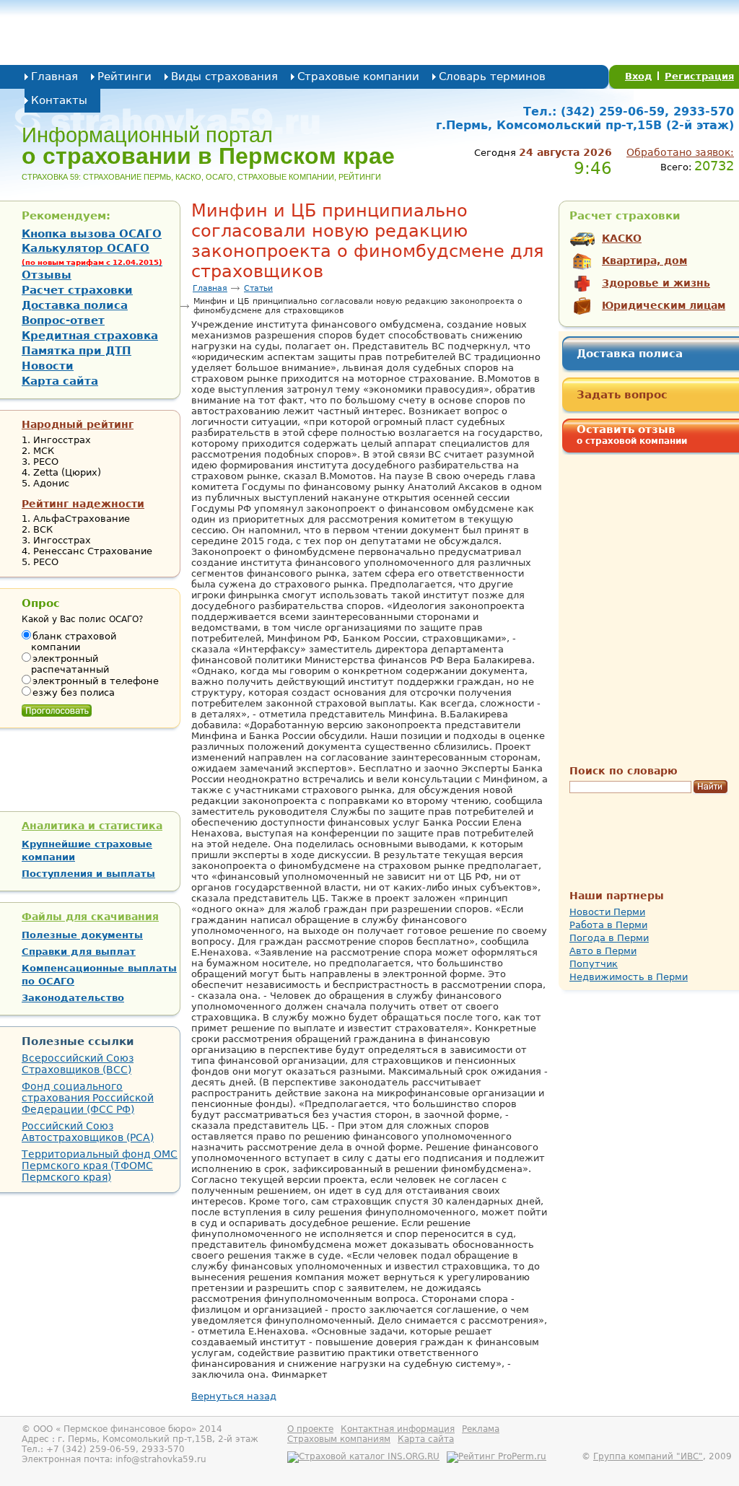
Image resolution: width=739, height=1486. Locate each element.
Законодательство (73, 997)
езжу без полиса (73, 692)
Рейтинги (124, 76)
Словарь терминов (492, 76)
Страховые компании (358, 76)
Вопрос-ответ (63, 320)
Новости (48, 365)
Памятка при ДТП (76, 350)
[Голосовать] (57, 707)
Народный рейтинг (78, 424)
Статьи (258, 288)
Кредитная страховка (90, 335)
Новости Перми (607, 911)
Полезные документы (82, 935)
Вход (638, 76)
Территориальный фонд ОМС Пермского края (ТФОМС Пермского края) (100, 1165)
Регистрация (699, 76)
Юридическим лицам (663, 305)
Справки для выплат (79, 951)
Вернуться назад (233, 1396)
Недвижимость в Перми (628, 976)
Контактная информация (398, 1429)
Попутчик (593, 963)
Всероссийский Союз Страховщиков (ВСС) (78, 1063)
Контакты (59, 100)
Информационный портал (208, 145)
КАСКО (622, 238)
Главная (54, 76)
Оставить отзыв (632, 434)
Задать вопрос (622, 394)
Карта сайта (60, 381)
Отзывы (46, 274)
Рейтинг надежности (83, 504)
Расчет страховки (77, 290)
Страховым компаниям (338, 1439)
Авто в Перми (603, 950)
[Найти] (710, 787)
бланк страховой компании (73, 641)
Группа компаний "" (648, 1456)
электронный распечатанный (70, 664)
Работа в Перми (608, 924)
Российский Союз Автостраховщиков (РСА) (88, 1131)
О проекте (310, 1429)
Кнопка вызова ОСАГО (92, 233)
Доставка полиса (630, 353)
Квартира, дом (644, 260)
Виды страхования (224, 76)
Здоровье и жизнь (656, 283)
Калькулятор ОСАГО (92, 254)
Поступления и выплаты (88, 873)
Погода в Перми (609, 937)
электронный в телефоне (95, 681)
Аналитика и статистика (92, 825)
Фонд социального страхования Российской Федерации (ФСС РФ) (88, 1097)
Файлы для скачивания (90, 916)
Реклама (480, 1429)
